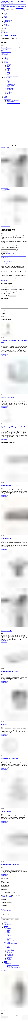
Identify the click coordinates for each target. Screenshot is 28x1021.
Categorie (3, 11)
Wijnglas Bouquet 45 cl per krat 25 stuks (13, 427)
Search (2, 30)
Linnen (5, 22)
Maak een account (10, 35)
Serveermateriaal (7, 27)
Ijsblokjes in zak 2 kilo (7, 397)
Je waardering (5, 295)
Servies (5, 28)
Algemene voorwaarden (6, 896)
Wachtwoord (4, 42)
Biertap (5, 16)
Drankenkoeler (4, 188)
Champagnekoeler (6, 631)
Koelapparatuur (7, 21)
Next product (4, 190)
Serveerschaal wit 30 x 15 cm (9, 671)
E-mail (3, 313)
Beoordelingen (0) (8, 261)
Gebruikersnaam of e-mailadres (9, 38)
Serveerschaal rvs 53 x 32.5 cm (10, 485)
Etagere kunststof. (6, 811)
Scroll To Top (4, 970)
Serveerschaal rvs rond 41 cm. (10, 864)
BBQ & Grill (7, 13)
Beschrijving (7, 259)
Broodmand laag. (6, 538)
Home (2, 145)
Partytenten (6, 25)
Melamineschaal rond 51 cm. (9, 758)
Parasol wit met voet (5, 226)
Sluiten (2, 917)
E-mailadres (4, 902)
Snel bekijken (4, 355)
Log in (2, 45)
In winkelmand (4, 251)
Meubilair (6, 24)
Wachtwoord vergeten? (6, 48)
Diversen (6, 17)
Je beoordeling (5, 298)
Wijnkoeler (4, 724)
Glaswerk (6, 18)
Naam (3, 310)
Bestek (5, 14)
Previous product (5, 147)
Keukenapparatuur (8, 20)
